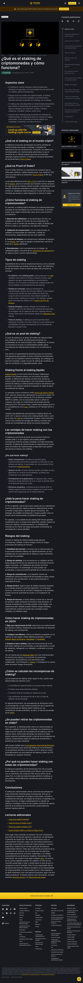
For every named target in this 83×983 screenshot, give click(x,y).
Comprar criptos (39, 910)
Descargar (54, 908)
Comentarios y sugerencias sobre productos (56, 941)
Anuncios (21, 913)
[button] (79, 3)
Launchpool (38, 919)
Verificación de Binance (57, 949)
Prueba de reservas (56, 925)
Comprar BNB (70, 937)
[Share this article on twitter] (62, 21)
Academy (37, 915)
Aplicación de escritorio (57, 910)
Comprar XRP (70, 939)
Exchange (38, 908)
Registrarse (72, 3)
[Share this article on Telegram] (73, 21)
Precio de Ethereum (72, 916)
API (52, 947)
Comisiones (54, 945)
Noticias (21, 915)
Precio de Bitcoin (71, 914)
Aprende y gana (71, 908)
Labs (36, 946)
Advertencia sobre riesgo (26, 939)
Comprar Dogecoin (72, 941)
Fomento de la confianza (25, 932)
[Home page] (35, 3)
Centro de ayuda (55, 937)
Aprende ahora (64, 9)
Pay (36, 913)
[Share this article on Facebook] (68, 21)
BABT (36, 922)
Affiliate (53, 913)
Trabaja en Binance (24, 910)
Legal (20, 919)
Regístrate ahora (71, 205)
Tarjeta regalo (39, 917)
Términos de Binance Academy (48, 974)
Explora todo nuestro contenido (40, 896)
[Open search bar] (64, 3)
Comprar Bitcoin (71, 934)
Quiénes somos (23, 908)
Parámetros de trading (57, 952)
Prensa (21, 917)
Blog (20, 934)
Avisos (21, 941)
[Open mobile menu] (79, 3)
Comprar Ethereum (72, 944)
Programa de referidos (57, 915)
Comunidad (22, 936)
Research (37, 924)
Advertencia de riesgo (35, 974)
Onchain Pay (38, 948)
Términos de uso (25, 974)
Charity (37, 926)
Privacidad (22, 930)
